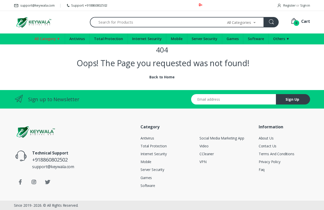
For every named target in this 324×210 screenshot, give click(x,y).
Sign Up (292, 99)
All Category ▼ (47, 38)
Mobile (177, 38)
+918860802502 (50, 159)
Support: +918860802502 (89, 5)
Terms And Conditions (276, 153)
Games (232, 38)
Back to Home (161, 77)
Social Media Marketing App (221, 138)
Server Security (204, 38)
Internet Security (147, 38)
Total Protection (108, 38)
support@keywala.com (37, 5)
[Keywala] (33, 22)
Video (203, 146)
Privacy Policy (269, 161)
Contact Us (268, 146)
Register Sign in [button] (296, 5)
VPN (203, 161)
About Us (266, 138)
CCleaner (206, 153)
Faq (262, 169)
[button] (245, 22)
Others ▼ (281, 38)
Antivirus (77, 38)
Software (256, 38)
